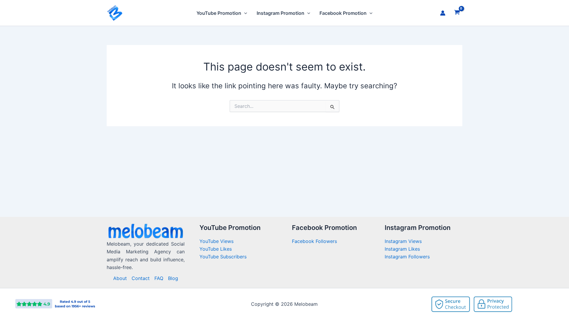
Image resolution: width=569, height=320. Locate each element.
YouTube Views (216, 241)
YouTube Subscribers (223, 257)
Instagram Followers (407, 257)
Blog (173, 278)
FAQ (158, 278)
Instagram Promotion (280, 13)
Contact (141, 278)
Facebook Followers (315, 241)
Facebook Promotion (343, 13)
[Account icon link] (442, 13)
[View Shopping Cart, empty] (456, 13)
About (120, 278)
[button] (244, 13)
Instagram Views (404, 241)
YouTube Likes (215, 249)
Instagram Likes (402, 249)
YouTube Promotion (218, 13)
